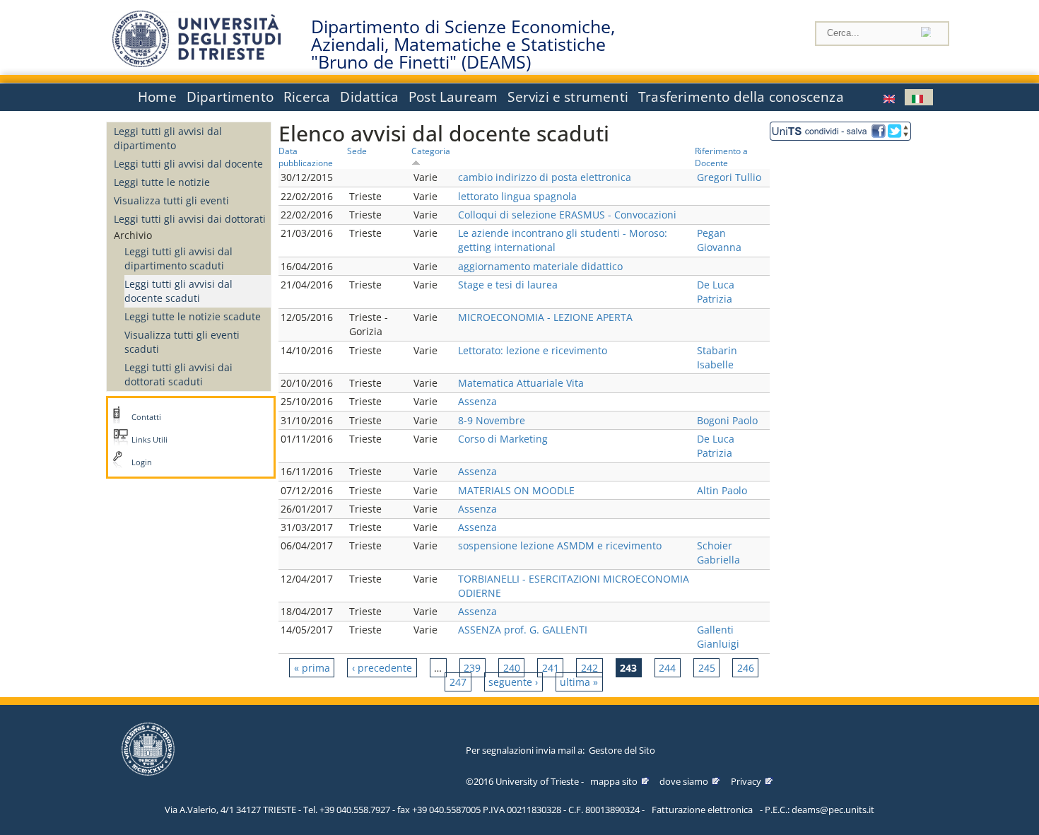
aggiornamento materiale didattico (540, 266)
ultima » (579, 682)
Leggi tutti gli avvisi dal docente (188, 163)
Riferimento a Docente (721, 156)
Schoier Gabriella (718, 552)
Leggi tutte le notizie (162, 182)
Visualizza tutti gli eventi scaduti (182, 342)
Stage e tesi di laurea (508, 284)
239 (472, 668)
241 (550, 668)
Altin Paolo (722, 490)
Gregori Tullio (729, 177)
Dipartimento (230, 97)
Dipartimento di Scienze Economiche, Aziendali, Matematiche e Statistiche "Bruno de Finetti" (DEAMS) (463, 44)
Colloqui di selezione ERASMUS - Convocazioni (567, 214)
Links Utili (149, 440)
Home (157, 97)
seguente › (513, 682)
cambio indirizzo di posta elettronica (544, 177)
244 (667, 668)
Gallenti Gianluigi (718, 636)
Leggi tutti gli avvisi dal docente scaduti (178, 291)
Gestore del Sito (622, 750)
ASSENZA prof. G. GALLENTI (522, 629)
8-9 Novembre (491, 420)
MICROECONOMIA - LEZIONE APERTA (545, 317)
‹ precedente (382, 668)
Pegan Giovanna (719, 240)
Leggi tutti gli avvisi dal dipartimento (168, 138)
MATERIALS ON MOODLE (516, 490)
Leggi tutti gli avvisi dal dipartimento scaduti (178, 258)
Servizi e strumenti (567, 97)
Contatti (146, 417)
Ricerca (306, 97)
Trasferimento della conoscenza (741, 97)
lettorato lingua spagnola (517, 196)
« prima (312, 668)
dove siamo (683, 781)
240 (511, 668)
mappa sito (614, 781)
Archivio (133, 235)
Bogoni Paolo (727, 420)
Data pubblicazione (305, 156)
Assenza (477, 401)
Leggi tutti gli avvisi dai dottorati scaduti (178, 374)
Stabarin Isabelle (717, 357)
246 (745, 668)
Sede (357, 150)
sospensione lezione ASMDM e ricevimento (560, 545)
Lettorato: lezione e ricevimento (532, 350)
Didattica (369, 97)
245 (706, 668)
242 (589, 668)
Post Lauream (453, 97)
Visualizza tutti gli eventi (171, 200)
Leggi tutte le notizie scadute (192, 316)
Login (141, 462)
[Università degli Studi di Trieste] (196, 63)
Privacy (746, 781)
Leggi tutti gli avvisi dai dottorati (190, 219)
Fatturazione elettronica (702, 809)
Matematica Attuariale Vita (521, 383)
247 (458, 682)
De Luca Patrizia (715, 291)
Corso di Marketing (503, 438)
